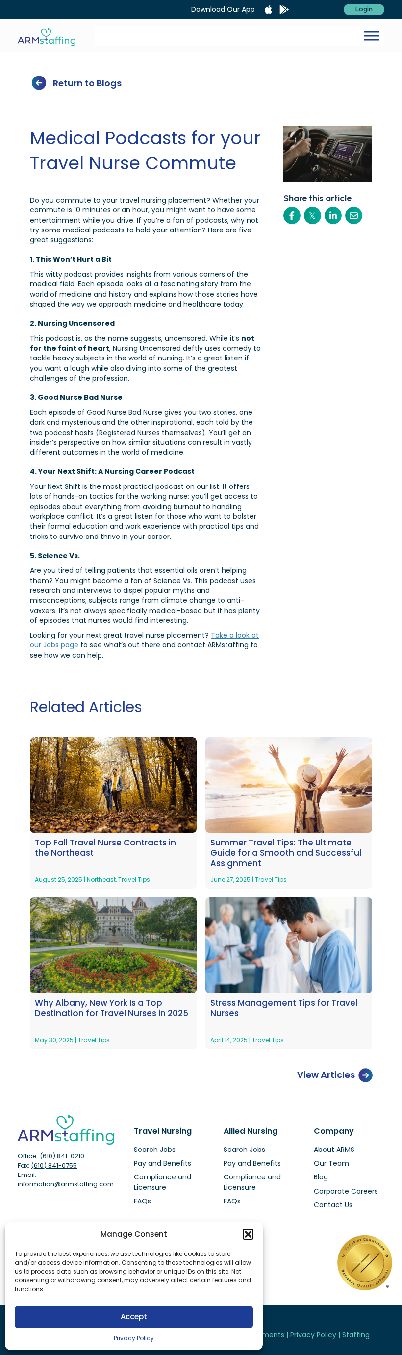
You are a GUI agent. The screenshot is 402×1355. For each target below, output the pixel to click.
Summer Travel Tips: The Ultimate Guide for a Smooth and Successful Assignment (285, 853)
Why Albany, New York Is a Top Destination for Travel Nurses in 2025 (111, 1008)
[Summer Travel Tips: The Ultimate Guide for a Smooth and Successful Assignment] (288, 784)
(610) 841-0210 (62, 1156)
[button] (248, 1234)
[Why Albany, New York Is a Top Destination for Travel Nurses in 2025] (113, 945)
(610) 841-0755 (54, 1165)
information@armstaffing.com (66, 1184)
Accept (134, 1316)
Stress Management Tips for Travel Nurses (283, 1008)
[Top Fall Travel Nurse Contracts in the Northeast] (113, 784)
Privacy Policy (134, 1338)
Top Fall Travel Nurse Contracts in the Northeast (105, 848)
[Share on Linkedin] (333, 215)
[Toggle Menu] (371, 35)
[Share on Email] (353, 215)
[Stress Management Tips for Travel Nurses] (288, 945)
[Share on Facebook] (292, 215)
